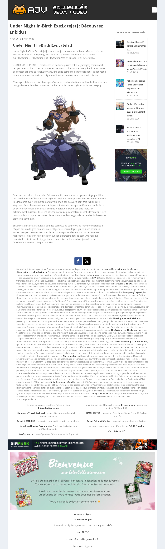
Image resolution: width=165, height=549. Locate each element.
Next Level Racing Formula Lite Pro (38, 426)
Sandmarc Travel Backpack (31, 413)
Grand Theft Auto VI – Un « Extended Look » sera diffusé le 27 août (137, 65)
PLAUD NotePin (136, 426)
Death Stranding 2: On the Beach (130, 341)
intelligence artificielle (63, 382)
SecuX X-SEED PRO (26, 421)
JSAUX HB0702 (93, 413)
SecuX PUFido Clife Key (98, 421)
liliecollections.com (48, 408)
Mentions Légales (82, 546)
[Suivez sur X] (87, 261)
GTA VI (95, 278)
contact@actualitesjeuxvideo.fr (83, 539)
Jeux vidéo (29, 38)
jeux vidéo (109, 269)
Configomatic (26, 434)
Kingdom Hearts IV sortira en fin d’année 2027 (136, 46)
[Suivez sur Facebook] (78, 261)
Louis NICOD (82, 532)
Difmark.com (128, 405)
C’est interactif (116, 431)
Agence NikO (105, 525)
